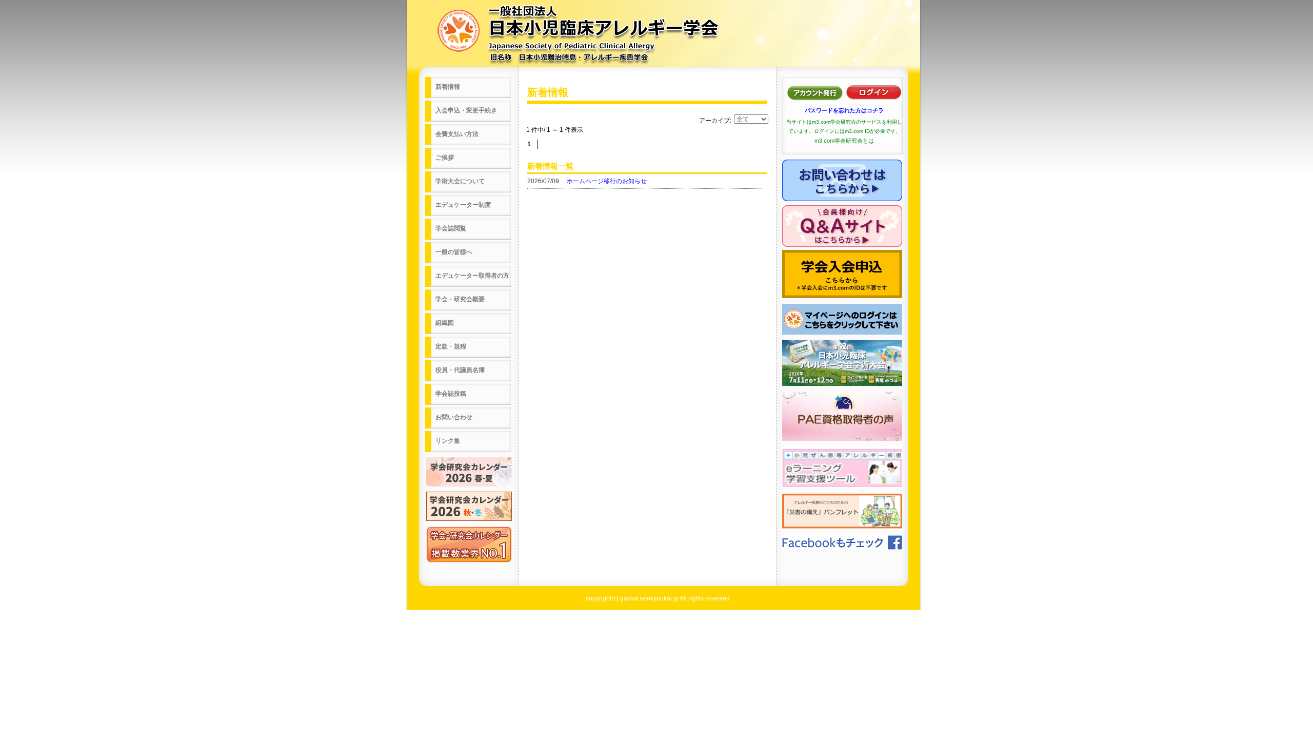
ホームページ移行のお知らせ (607, 181)
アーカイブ (714, 120)
